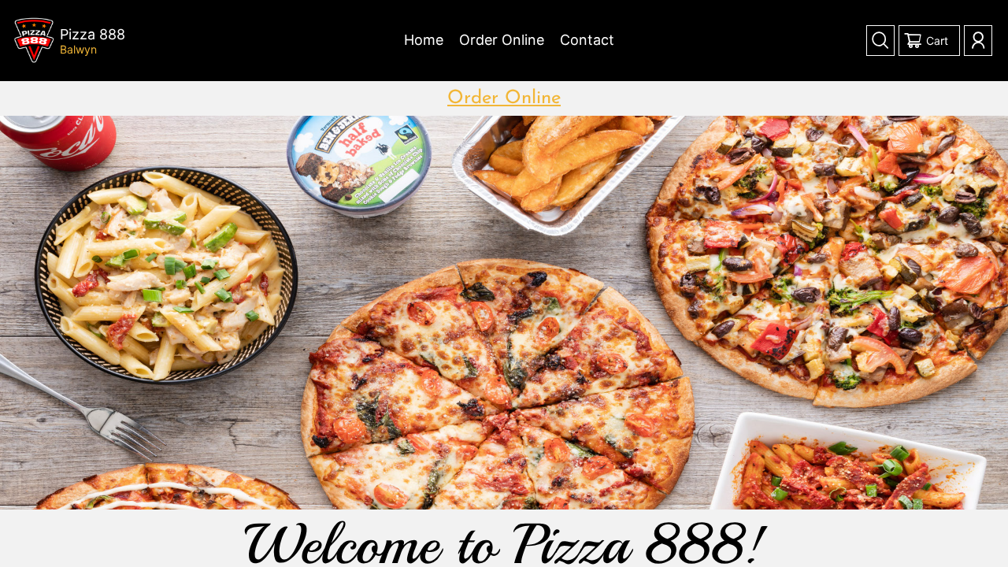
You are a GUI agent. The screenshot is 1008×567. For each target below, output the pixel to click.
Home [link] (423, 40)
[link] (34, 40)
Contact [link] (587, 40)
